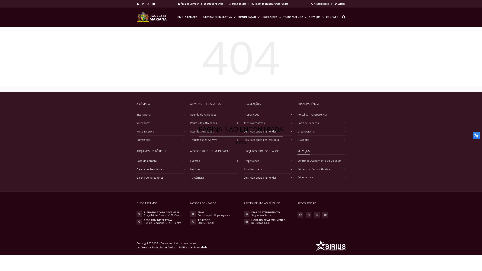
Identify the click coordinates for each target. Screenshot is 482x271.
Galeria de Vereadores (150, 177)
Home (179, 17)
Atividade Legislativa (217, 17)
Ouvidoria (303, 140)
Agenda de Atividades (203, 114)
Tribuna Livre (305, 177)
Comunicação (246, 17)
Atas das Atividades (202, 131)
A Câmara (191, 17)
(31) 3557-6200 (206, 223)
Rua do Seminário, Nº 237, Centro (162, 223)
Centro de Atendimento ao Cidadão (319, 160)
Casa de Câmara (147, 161)
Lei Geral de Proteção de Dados (156, 247)
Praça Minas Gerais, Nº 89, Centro (163, 215)
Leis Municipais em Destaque (262, 140)
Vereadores (143, 123)
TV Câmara (197, 177)
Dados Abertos (215, 3)
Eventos (195, 161)
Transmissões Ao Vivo (203, 140)
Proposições (251, 114)
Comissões (143, 140)
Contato (332, 17)
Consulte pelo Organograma (214, 215)
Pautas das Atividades (203, 123)
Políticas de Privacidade (193, 247)
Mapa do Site (239, 3)
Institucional (144, 114)
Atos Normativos (254, 123)
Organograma (306, 131)
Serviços (314, 17)
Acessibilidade (321, 3)
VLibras (341, 3)
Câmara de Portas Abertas (313, 169)
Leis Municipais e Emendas (260, 131)
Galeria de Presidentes (150, 169)
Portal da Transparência (312, 114)
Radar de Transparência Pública (271, 3)
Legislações (270, 17)
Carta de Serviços (308, 123)
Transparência (293, 17)
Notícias (195, 169)
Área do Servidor (190, 3)
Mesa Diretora (145, 131)
